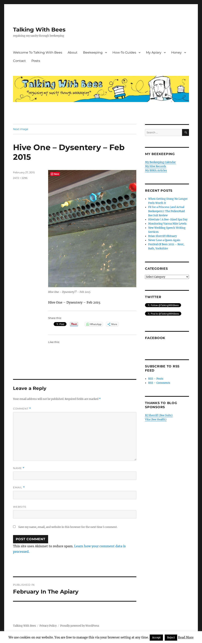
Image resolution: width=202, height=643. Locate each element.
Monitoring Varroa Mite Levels (167, 223)
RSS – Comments (159, 383)
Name (18, 468)
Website (19, 506)
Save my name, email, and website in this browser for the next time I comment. (67, 527)
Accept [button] (156, 637)
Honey (176, 52)
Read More (186, 637)
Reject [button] (171, 637)
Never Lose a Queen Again (164, 240)
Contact (19, 61)
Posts (35, 61)
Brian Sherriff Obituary (162, 236)
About (73, 52)
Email (19, 487)
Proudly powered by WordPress (79, 625)
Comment (22, 408)
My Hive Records (155, 166)
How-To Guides (124, 52)
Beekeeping (93, 52)
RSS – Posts (155, 378)
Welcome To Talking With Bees (37, 52)
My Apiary (153, 52)
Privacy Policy (48, 625)
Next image (20, 129)
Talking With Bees (39, 29)
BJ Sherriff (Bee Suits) (159, 415)
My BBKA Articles (156, 170)
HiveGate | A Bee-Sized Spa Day (167, 219)
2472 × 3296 (20, 177)
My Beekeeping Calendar (160, 162)
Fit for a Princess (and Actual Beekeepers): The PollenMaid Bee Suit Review (166, 211)
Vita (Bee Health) (155, 419)
